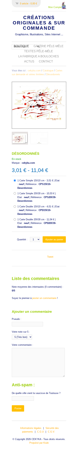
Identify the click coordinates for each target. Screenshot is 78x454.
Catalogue (48, 70)
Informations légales (30, 428)
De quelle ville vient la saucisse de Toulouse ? (36, 393)
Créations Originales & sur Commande (39, 23)
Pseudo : (16, 319)
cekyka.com (34, 70)
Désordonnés (53, 74)
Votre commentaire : (22, 345)
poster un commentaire (44, 298)
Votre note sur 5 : (21, 331)
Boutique (21, 46)
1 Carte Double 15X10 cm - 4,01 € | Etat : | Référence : (38, 210)
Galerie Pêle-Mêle (48, 46)
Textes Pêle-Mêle (38, 51)
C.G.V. (51, 431)
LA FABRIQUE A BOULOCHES (38, 56)
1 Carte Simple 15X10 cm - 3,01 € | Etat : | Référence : (38, 184)
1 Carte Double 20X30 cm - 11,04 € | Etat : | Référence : (36, 223)
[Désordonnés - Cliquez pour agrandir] (39, 128)
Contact (46, 61)
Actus (29, 61)
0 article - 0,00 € (28, 3)
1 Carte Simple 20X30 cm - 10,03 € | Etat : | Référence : (36, 197)
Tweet (50, 256)
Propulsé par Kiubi (39, 442)
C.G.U (40, 431)
